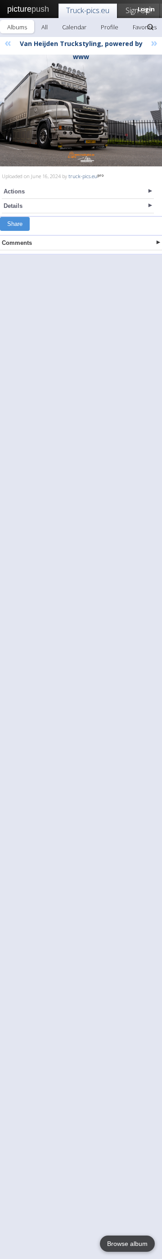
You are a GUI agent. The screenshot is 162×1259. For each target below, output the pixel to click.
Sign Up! (139, 10)
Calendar (74, 27)
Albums (17, 27)
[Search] (150, 27)
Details (13, 205)
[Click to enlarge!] (81, 110)
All (44, 27)
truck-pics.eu (82, 176)
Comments (17, 242)
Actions (14, 191)
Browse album (127, 1243)
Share (14, 224)
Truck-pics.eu (87, 10)
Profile (109, 27)
